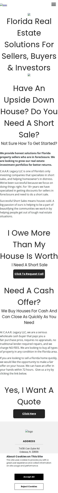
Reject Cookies (29, 486)
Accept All (29, 476)
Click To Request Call (29, 274)
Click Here (29, 414)
